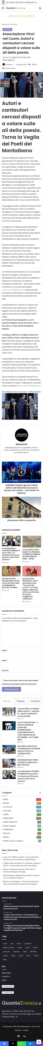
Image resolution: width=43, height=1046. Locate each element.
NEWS (5, 799)
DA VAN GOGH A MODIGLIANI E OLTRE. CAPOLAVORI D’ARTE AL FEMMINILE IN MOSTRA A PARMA (11, 583)
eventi (27, 947)
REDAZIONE (6, 973)
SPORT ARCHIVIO (10, 822)
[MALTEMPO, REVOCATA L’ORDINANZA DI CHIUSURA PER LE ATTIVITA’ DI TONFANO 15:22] (9, 749)
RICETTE (6, 833)
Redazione (9, 64)
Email (4, 660)
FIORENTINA (8, 830)
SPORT (6, 814)
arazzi (5, 943)
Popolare (20, 701)
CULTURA (13, 24)
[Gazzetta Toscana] (21, 16)
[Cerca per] (40, 9)
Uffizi (5, 959)
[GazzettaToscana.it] (15, 8)
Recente (6, 701)
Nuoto (13, 955)
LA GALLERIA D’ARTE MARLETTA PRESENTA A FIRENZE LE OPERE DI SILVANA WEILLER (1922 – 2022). (31, 554)
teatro (28, 955)
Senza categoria (9, 826)
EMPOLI (6, 837)
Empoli (19, 947)
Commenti (35, 701)
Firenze (35, 947)
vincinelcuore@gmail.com (13, 290)
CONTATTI (6, 977)
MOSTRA (33, 951)
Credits (25, 1030)
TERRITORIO (8, 818)
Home (6, 24)
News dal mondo (10, 850)
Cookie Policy (8, 992)
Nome (5, 650)
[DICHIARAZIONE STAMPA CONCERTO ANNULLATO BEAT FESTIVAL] (9, 763)
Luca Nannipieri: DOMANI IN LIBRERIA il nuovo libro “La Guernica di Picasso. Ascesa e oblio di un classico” (11, 554)
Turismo (36, 955)
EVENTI (6, 803)
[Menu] (3, 9)
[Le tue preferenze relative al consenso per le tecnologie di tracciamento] (39, 1042)
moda (25, 951)
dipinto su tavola (8, 947)
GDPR (4, 980)
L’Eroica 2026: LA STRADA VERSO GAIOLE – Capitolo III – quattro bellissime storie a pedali (28, 712)
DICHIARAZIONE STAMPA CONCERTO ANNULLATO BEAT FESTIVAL (27, 762)
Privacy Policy (8, 986)
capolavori (27, 943)
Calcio (19, 943)
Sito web (5, 670)
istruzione (16, 951)
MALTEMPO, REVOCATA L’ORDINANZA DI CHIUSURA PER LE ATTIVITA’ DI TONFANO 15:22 (28, 750)
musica (5, 955)
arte (12, 943)
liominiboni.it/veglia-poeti (30, 386)
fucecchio (6, 951)
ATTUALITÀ (7, 807)
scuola (21, 955)
